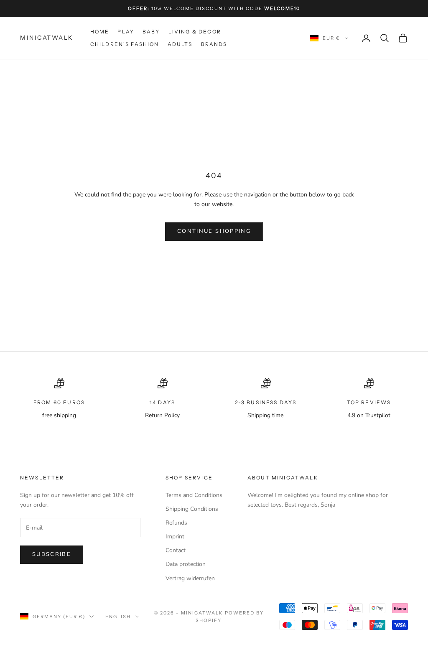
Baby (151, 31)
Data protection (186, 564)
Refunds (176, 523)
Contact (176, 550)
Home (100, 31)
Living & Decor (194, 31)
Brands (214, 44)
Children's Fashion (124, 44)
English (118, 616)
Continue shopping (214, 231)
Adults (180, 44)
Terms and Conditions (194, 495)
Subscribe (51, 554)
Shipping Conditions (192, 509)
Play (125, 31)
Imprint (175, 536)
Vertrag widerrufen (190, 578)
